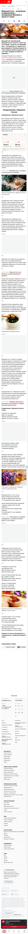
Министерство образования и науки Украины (14, 831)
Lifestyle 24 (4, 6)
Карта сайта (17, 740)
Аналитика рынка (8, 845)
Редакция (4, 722)
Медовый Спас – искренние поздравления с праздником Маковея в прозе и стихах (21, 6)
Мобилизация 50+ (8, 787)
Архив (16, 737)
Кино (5, 816)
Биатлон (6, 860)
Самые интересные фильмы (10, 818)
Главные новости (8, 753)
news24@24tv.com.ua (6, 700)
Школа (5, 833)
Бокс (5, 855)
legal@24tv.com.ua (17, 914)
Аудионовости (7, 760)
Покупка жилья (7, 847)
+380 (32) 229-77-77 (10, 913)
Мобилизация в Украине (10, 784)
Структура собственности (20, 735)
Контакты (17, 731)
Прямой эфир (7, 756)
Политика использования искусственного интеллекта (7, 740)
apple (15, 890)
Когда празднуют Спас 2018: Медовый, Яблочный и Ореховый (13, 92)
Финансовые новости (9, 806)
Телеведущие (4, 729)
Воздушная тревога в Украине (10, 773)
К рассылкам (8, 881)
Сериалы (6, 825)
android (6, 890)
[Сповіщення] (26, 2)
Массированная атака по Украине (11, 775)
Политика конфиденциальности (6, 736)
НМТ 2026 (6, 835)
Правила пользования (6, 733)
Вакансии (17, 733)
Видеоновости (7, 758)
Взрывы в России (8, 777)
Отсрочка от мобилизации (10, 793)
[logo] (8, 2)
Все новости (7, 751)
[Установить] (14, 924)
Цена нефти (6, 802)
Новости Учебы (8, 830)
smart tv (6, 894)
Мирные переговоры (8, 772)
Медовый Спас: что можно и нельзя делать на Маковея (14, 171)
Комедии (6, 823)
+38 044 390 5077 (18, 700)
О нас (3, 720)
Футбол (5, 857)
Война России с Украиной (10, 766)
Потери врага (7, 779)
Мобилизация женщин (9, 789)
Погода (5, 762)
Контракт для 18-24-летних (10, 791)
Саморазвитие (7, 837)
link (15, 706)
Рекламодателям (5, 731)
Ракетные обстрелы (8, 768)
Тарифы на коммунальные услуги (11, 808)
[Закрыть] (25, 921)
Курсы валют (7, 804)
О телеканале (4, 727)
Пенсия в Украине (8, 811)
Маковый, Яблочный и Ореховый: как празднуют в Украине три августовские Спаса (13, 403)
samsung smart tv (15, 894)
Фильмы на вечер (8, 821)
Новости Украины (11, 6)
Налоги (5, 810)
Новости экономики (9, 800)
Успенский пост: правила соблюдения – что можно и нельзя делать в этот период (13, 518)
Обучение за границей (9, 839)
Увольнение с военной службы (11, 785)
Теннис (5, 858)
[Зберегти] (24, 21)
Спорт (5, 853)
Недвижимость (8, 843)
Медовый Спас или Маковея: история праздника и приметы (11, 273)
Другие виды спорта (8, 862)
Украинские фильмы (8, 819)
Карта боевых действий (9, 770)
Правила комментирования (19, 726)
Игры (16, 742)
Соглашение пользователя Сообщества (20, 723)
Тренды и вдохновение (9, 848)
